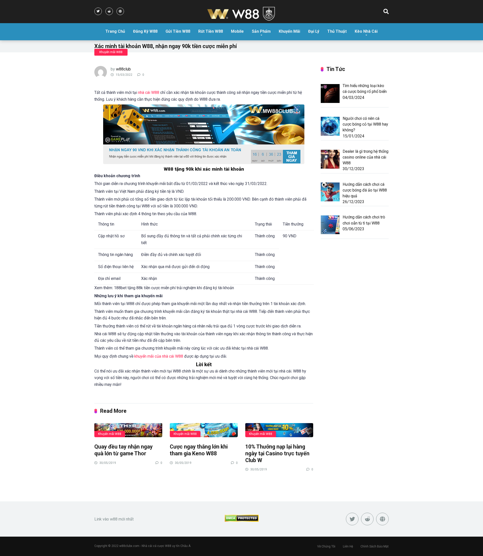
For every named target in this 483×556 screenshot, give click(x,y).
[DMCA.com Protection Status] (242, 520)
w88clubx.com (129, 546)
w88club (123, 69)
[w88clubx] (241, 14)
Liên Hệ (348, 546)
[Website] (120, 11)
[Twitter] (98, 11)
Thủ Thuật (337, 31)
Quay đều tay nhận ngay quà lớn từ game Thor (123, 450)
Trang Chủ (115, 31)
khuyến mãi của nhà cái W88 (158, 356)
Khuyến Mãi (289, 31)
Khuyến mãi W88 (111, 52)
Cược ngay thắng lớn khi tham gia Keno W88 (199, 450)
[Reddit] (109, 11)
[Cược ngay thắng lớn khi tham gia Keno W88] (204, 430)
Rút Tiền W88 (210, 31)
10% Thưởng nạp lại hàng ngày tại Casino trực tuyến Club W (277, 453)
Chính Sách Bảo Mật (374, 546)
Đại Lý (313, 31)
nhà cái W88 (148, 92)
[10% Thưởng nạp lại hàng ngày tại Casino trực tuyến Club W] (279, 430)
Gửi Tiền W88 (178, 31)
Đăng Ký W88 (145, 31)
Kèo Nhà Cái (366, 31)
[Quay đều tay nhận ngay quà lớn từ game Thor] (128, 430)
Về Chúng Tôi (326, 546)
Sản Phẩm (261, 31)
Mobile (237, 31)
